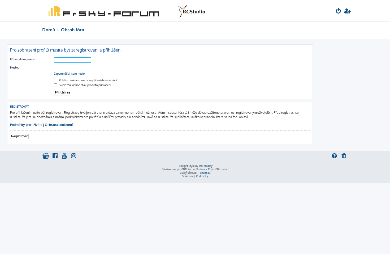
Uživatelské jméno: (23, 59)
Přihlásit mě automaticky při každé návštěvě (87, 80)
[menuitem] (338, 11)
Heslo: (14, 67)
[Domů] (125, 11)
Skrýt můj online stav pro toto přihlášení (84, 85)
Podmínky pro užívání (26, 125)
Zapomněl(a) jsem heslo (69, 73)
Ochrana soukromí (59, 125)
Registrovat (19, 136)
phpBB (181, 169)
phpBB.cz (205, 172)
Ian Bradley (206, 165)
